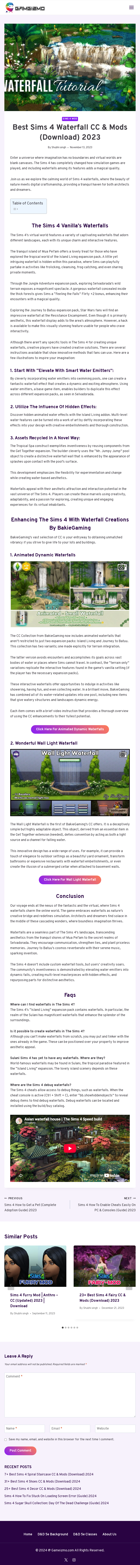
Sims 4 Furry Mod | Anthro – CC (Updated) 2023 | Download (34, 1301)
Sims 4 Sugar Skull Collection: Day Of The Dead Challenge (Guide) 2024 (56, 1503)
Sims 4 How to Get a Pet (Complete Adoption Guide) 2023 (30, 1205)
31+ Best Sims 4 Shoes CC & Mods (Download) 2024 (42, 1482)
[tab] (63, 1328)
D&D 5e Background (53, 1534)
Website (103, 1429)
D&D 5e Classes (85, 1534)
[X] (66, 1560)
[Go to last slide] (11, 1285)
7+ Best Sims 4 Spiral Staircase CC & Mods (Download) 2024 (49, 1475)
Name (11, 1429)
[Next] (129, 1285)
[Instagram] (74, 1560)
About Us (109, 1534)
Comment (14, 1377)
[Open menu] (131, 7)
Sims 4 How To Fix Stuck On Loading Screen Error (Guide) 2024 (50, 1496)
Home (28, 1534)
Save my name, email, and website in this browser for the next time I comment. (61, 1439)
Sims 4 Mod (70, 118)
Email (56, 1429)
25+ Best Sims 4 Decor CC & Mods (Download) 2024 (42, 1489)
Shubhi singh (59, 147)
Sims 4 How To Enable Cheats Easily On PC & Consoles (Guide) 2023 (107, 1205)
